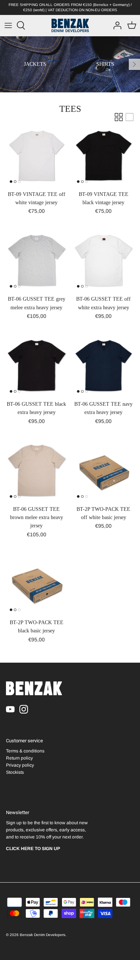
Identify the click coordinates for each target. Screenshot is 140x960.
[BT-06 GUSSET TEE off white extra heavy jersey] (103, 261)
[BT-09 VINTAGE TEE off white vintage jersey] (36, 156)
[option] (35, 64)
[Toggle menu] (8, 25)
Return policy (19, 758)
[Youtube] (10, 709)
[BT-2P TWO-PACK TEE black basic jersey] (36, 584)
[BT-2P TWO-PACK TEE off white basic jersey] (103, 471)
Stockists (15, 772)
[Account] (115, 25)
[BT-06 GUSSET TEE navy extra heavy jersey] (103, 366)
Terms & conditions (25, 751)
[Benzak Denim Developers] (70, 25)
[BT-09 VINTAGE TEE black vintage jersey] (103, 156)
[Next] (134, 64)
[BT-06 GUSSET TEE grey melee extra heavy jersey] (36, 261)
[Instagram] (23, 709)
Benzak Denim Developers (42, 935)
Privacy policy (20, 765)
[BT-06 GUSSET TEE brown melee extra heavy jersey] (36, 471)
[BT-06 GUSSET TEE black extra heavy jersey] (36, 366)
